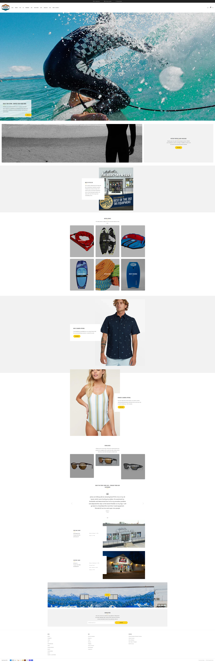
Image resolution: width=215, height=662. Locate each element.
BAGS (50, 7)
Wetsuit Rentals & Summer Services (135, 636)
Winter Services (131, 638)
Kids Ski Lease (131, 643)
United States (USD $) (4, 660)
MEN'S (12, 7)
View (82, 245)
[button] (106, 119)
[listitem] (96, 1)
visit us (107, 594)
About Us (89, 638)
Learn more (178, 147)
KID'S (20, 7)
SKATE (41, 7)
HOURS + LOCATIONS (56, 7)
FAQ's (89, 640)
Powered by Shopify (202, 660)
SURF (31, 7)
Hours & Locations (91, 636)
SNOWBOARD (27, 7)
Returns (89, 641)
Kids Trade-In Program (133, 641)
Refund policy (90, 647)
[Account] (207, 7)
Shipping (89, 643)
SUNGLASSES (46, 7)
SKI (23, 7)
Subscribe (121, 622)
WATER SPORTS (36, 7)
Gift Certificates (131, 640)
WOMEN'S (16, 7)
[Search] (212, 7)
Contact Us (90, 649)
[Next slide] (143, 503)
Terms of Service (91, 645)
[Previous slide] (71, 503)
